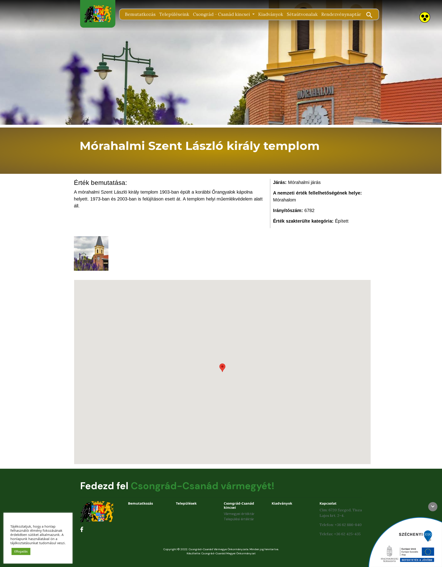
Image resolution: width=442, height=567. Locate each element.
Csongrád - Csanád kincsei (222, 14)
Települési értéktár (239, 519)
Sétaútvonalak (302, 14)
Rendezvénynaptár (341, 14)
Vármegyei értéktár (239, 514)
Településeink (174, 14)
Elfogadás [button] (21, 551)
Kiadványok (270, 14)
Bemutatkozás (140, 14)
